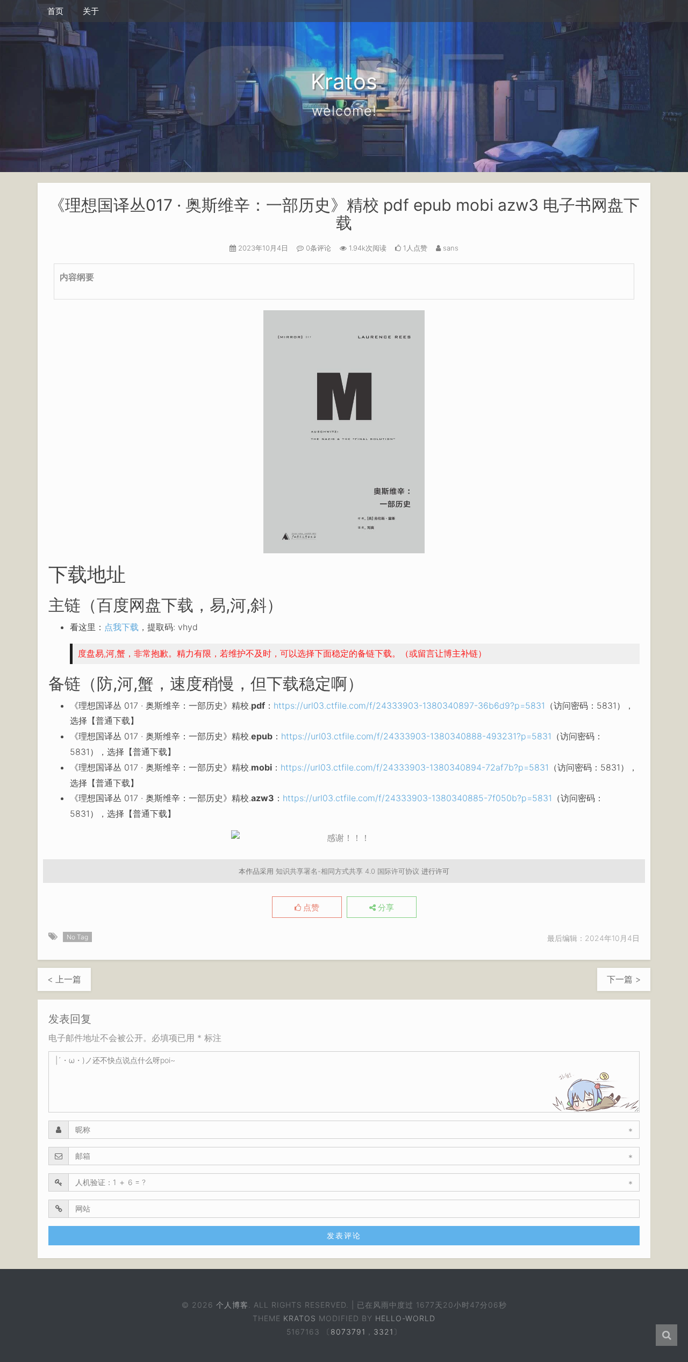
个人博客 (232, 1304)
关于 (91, 11)
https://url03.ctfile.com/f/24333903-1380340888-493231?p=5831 (416, 736)
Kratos (299, 1318)
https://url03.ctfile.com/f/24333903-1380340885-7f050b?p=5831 (417, 798)
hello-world (405, 1318)
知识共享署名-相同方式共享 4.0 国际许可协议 (347, 871)
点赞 (310, 907)
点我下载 (121, 627)
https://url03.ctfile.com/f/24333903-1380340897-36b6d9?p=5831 (409, 705)
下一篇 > (624, 979)
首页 (55, 11)
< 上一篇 (64, 979)
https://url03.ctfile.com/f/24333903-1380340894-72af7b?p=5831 (415, 767)
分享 (385, 907)
